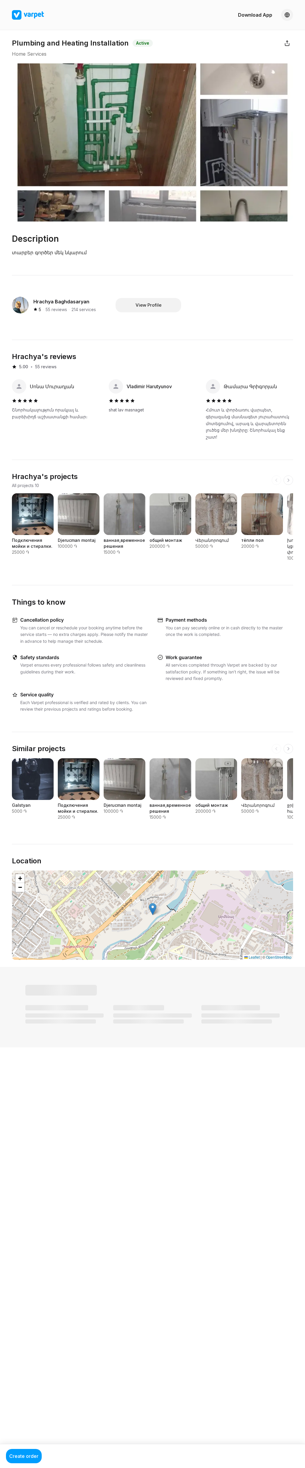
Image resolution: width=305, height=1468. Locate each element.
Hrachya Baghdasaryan (61, 302)
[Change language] (287, 15)
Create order (23, 1456)
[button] (152, 909)
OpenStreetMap (279, 957)
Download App (255, 15)
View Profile (148, 305)
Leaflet (254, 957)
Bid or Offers (54, 990)
